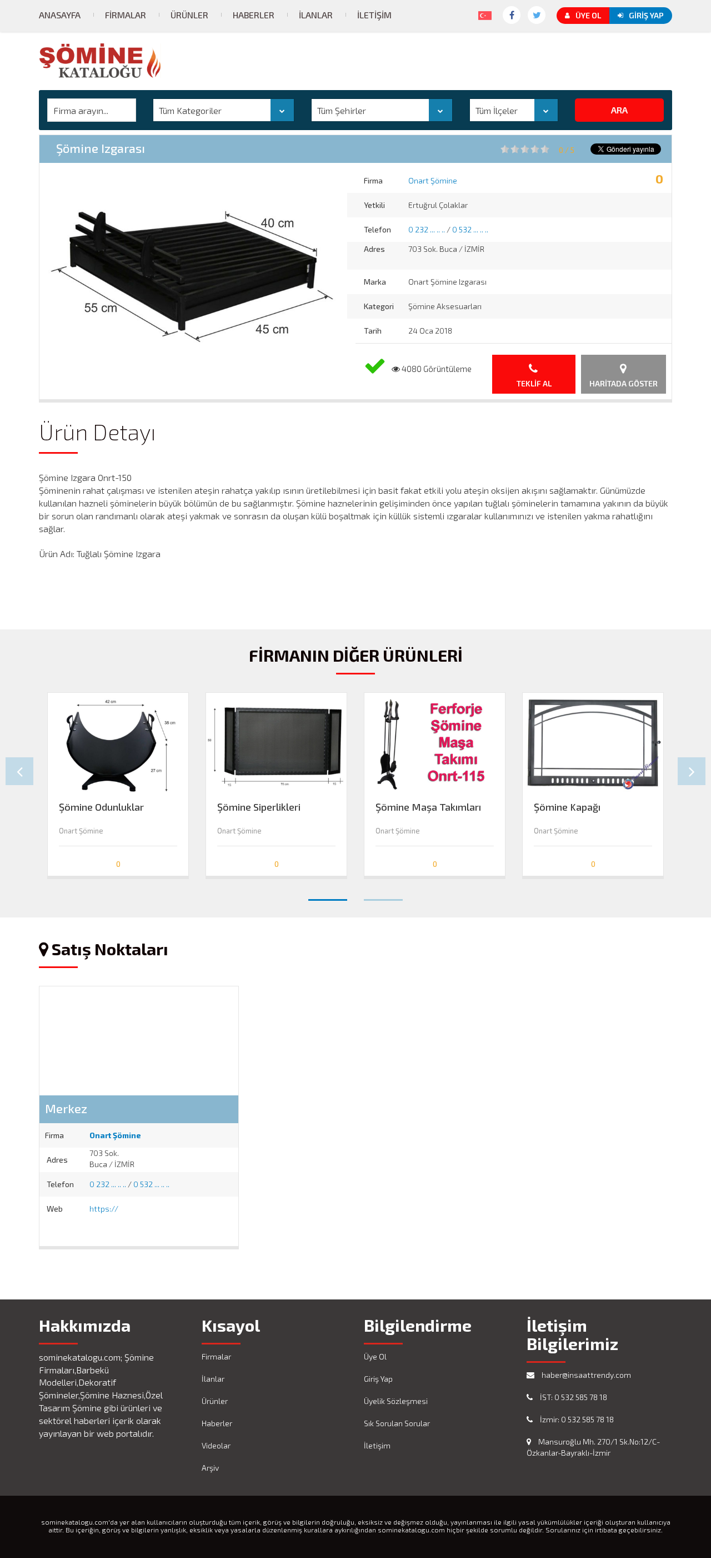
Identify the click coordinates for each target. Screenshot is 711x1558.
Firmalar (125, 14)
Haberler (253, 14)
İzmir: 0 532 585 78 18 (576, 1419)
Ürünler (189, 14)
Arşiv (210, 1467)
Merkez (66, 1108)
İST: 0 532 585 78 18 (572, 1397)
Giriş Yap (646, 15)
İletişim (374, 14)
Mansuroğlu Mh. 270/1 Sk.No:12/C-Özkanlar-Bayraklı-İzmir (593, 1447)
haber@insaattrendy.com (585, 1375)
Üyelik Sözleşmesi (396, 1401)
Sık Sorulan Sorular (397, 1423)
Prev (19, 771)
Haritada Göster (623, 383)
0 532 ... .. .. (470, 229)
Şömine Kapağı (567, 807)
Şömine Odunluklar (101, 807)
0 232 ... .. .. (426, 229)
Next (691, 771)
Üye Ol (588, 15)
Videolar (216, 1445)
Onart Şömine (432, 180)
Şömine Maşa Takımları (428, 807)
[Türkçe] (483, 13)
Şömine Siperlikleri (259, 807)
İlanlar (316, 14)
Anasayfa (60, 14)
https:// (103, 1208)
